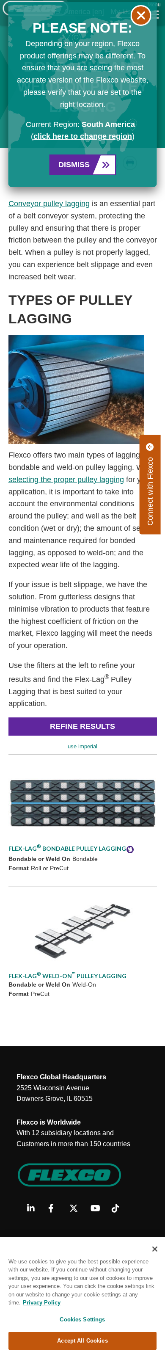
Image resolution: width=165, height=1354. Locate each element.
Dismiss (74, 164)
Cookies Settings (82, 1319)
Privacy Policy (41, 1302)
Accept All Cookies (82, 1340)
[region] (82, 1295)
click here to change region (82, 136)
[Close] (155, 1249)
